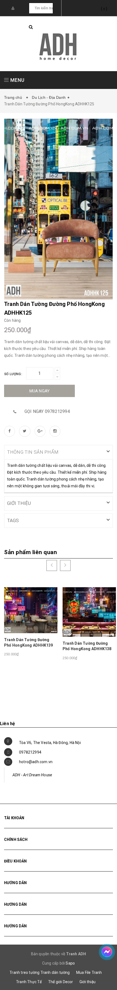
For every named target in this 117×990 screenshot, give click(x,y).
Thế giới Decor (60, 982)
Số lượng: (13, 374)
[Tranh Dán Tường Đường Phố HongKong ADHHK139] (30, 610)
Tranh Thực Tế (29, 982)
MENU (16, 80)
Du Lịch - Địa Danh (49, 97)
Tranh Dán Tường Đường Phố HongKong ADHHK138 (87, 646)
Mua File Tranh (89, 972)
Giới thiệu (87, 982)
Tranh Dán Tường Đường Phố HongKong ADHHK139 (28, 642)
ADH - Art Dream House (32, 775)
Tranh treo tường (24, 972)
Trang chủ (14, 97)
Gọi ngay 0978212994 (47, 411)
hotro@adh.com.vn (36, 762)
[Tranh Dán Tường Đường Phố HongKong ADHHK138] (89, 612)
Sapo (70, 963)
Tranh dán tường (55, 972)
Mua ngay (39, 391)
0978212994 (30, 752)
